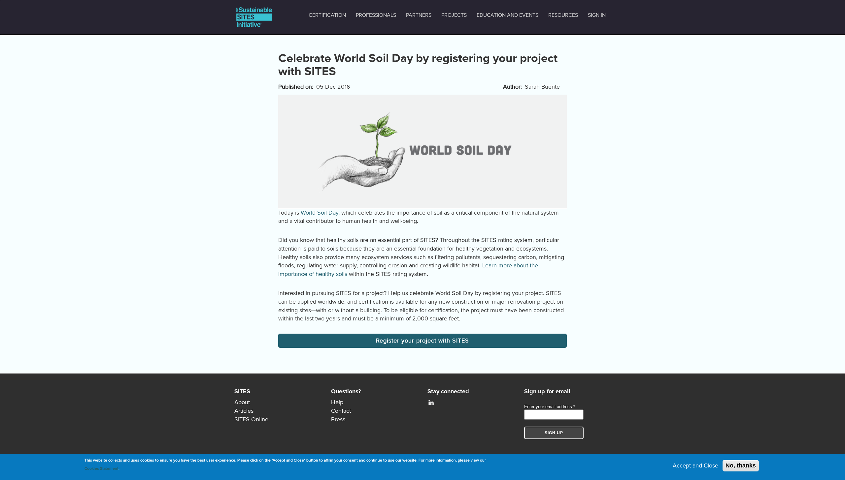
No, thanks (741, 465)
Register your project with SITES (422, 340)
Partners (418, 15)
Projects (454, 15)
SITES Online (251, 419)
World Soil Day (319, 212)
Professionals (376, 15)
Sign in (597, 15)
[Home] (256, 17)
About (242, 402)
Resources (563, 15)
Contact (341, 410)
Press (338, 419)
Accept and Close (695, 465)
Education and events (507, 15)
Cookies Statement (101, 468)
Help (337, 402)
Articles (244, 410)
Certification (327, 15)
